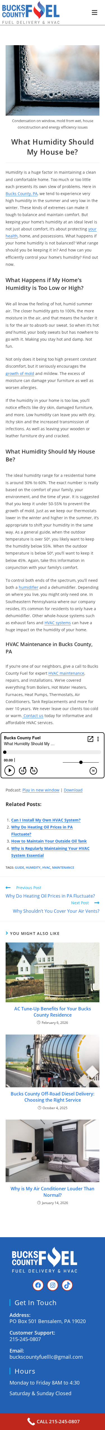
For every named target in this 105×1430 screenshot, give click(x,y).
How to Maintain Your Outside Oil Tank (49, 841)
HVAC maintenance (66, 673)
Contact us (32, 715)
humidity (33, 867)
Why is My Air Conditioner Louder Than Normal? (52, 1192)
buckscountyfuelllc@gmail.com (46, 1356)
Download (73, 790)
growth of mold (20, 373)
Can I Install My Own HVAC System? (46, 820)
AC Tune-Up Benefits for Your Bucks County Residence (52, 1012)
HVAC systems (58, 622)
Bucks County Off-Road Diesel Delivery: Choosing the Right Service (52, 1097)
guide (19, 867)
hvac (46, 867)
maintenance (63, 867)
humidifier (28, 587)
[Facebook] (38, 1285)
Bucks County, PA (22, 193)
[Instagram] (53, 1285)
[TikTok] (67, 1285)
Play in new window (40, 790)
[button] (94, 12)
